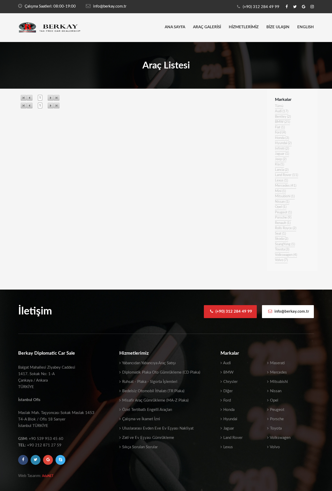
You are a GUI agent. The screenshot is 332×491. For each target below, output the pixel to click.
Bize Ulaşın (277, 27)
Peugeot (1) (283, 212)
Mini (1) (280, 191)
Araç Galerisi (207, 27)
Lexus (227, 447)
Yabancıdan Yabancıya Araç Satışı (148, 363)
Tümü (279, 106)
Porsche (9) (283, 217)
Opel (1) (280, 207)
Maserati (277, 363)
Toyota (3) (282, 249)
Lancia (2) (281, 170)
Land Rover (232, 438)
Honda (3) (282, 138)
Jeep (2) (280, 159)
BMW (228, 372)
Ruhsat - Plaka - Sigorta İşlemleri (149, 382)
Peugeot (276, 410)
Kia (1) (279, 164)
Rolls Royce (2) (285, 228)
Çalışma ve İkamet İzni (140, 419)
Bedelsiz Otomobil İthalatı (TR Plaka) (152, 391)
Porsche (276, 419)
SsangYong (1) (285, 244)
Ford (226, 400)
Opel (273, 400)
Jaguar (228, 428)
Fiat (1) (280, 127)
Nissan (275, 391)
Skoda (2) (281, 239)
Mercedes (278, 372)
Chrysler (230, 382)
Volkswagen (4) (286, 255)
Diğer (227, 391)
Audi (226, 363)
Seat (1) (280, 233)
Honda (228, 410)
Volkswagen (279, 438)
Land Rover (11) (286, 175)
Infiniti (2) (282, 148)
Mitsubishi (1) (285, 196)
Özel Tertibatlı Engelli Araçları (146, 410)
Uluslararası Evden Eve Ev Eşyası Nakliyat (157, 428)
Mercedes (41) (285, 185)
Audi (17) (281, 111)
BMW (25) (282, 122)
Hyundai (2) (283, 143)
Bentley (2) (283, 116)
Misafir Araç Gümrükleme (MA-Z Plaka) (155, 400)
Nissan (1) (282, 202)
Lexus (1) (281, 180)
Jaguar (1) (282, 154)
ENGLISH (305, 27)
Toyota (275, 428)
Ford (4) (280, 132)
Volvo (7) (281, 260)
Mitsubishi (278, 382)
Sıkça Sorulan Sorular (139, 447)
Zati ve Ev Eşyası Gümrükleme (147, 438)
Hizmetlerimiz (244, 27)
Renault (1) (282, 223)
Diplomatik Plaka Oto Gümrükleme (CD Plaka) (160, 372)
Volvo (274, 447)
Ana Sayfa (175, 27)
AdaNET (47, 476)
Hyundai (229, 419)
